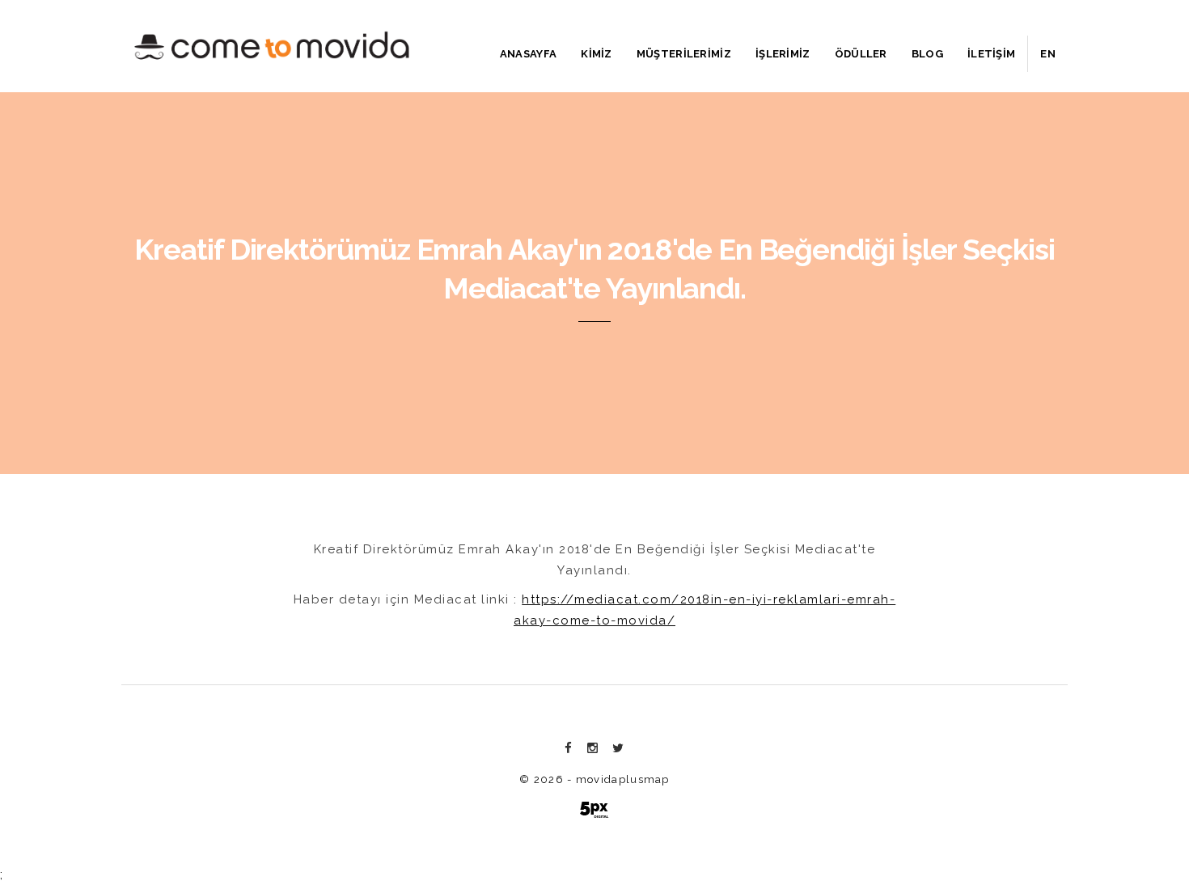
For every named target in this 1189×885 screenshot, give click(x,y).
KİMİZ (596, 54)
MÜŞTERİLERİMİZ (684, 54)
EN (1048, 54)
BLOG (927, 54)
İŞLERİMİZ (782, 54)
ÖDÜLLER (861, 54)
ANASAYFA (528, 54)
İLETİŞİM (991, 54)
